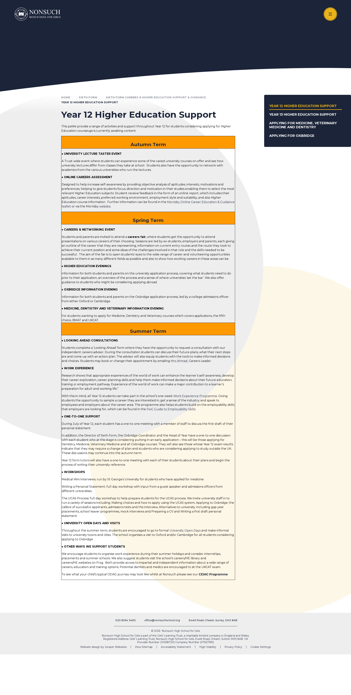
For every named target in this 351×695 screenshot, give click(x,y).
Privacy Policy (233, 647)
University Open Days (185, 530)
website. (105, 206)
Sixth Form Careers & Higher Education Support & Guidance (156, 97)
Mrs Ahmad (179, 361)
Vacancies (268, 688)
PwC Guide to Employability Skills (171, 409)
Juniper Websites (116, 647)
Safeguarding (245, 688)
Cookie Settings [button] (260, 647)
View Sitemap (144, 647)
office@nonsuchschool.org (162, 620)
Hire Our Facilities (288, 688)
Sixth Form (88, 97)
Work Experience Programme (195, 396)
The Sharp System (329, 688)
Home (65, 97)
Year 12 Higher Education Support (89, 102)
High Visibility (207, 647)
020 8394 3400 (125, 620)
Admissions (310, 688)
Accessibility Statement (176, 647)
